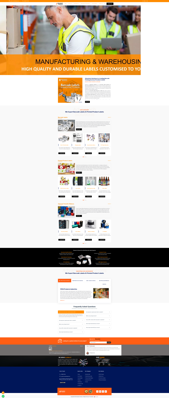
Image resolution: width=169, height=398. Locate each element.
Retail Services (101, 376)
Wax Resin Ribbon (104, 231)
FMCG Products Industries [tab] (65, 280)
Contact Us (101, 3)
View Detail (62, 300)
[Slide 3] (86, 73)
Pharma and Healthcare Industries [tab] (105, 282)
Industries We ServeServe (85, 3)
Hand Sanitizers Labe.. (64, 188)
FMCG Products (101, 374)
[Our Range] (103, 362)
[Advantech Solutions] (59, 3)
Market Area (80, 381)
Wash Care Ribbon (64, 231)
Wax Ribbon (91, 231)
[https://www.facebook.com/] (97, 391)
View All (109, 117)
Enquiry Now (62, 153)
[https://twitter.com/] (144, 1)
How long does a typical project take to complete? (67, 320)
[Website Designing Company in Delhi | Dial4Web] (96, 396)
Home (65, 3)
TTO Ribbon (78, 231)
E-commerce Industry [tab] (91, 280)
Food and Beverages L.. (91, 188)
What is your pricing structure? (64, 324)
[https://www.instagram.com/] (145, 1)
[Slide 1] (83, 73)
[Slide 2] (84, 73)
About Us (70, 3)
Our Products (76, 3)
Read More (78, 129)
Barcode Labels (87, 374)
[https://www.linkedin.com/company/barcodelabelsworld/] (106, 391)
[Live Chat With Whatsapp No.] (3, 396)
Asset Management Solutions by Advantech (55, 350)
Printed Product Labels (88, 376)
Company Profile (80, 383)
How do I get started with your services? (66, 331)
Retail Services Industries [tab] (78, 280)
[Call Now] (3, 392)
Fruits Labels (104, 188)
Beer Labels (78, 188)
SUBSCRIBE (109, 342)
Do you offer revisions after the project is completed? (95, 319)
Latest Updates (94, 3)
